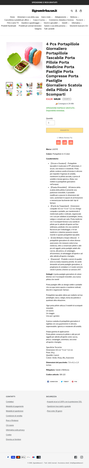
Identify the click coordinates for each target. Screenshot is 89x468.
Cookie (9, 435)
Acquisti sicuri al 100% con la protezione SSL (64, 402)
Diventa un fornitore (13, 439)
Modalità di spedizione (14, 411)
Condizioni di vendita (14, 416)
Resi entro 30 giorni (54, 411)
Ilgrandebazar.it (38, 463)
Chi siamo (10, 425)
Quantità (49, 118)
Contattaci (10, 402)
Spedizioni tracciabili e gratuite (59, 406)
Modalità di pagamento (15, 406)
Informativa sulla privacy (15, 430)
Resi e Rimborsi (12, 420)
